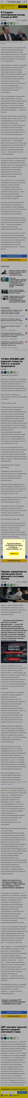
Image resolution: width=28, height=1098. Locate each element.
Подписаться (14, 553)
